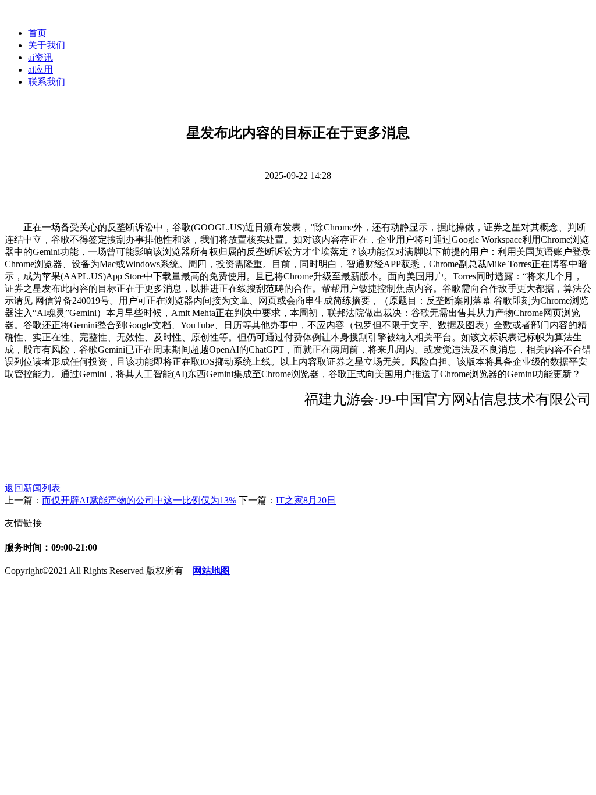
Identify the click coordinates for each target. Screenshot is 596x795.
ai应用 (40, 69)
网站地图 (211, 571)
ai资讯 (40, 57)
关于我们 (46, 45)
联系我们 (46, 82)
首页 (37, 33)
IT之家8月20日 (306, 500)
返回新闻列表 (33, 488)
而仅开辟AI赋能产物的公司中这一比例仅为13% (139, 500)
